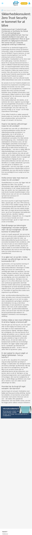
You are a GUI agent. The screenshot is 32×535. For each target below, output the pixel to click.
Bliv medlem (24, 3)
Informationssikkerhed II (11, 409)
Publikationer (5, 534)
